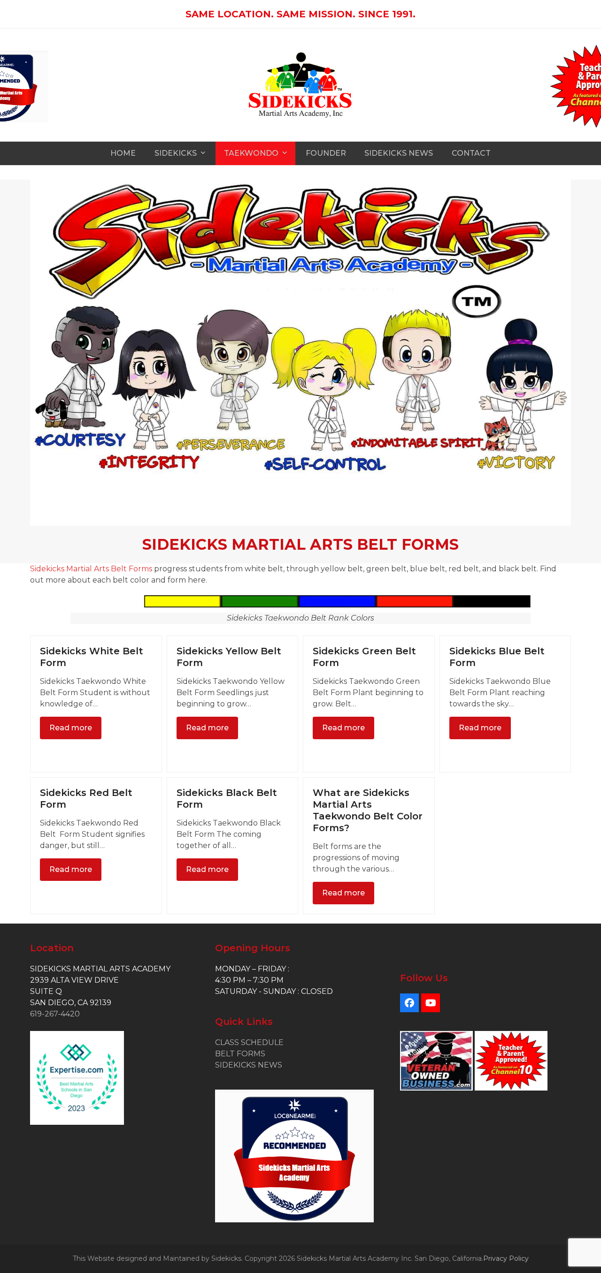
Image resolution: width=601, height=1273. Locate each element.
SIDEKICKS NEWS (248, 1065)
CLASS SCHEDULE (249, 1042)
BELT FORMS (240, 1053)
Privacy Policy (506, 1258)
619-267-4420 (55, 1013)
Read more (70, 727)
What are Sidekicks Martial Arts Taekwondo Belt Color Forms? (368, 810)
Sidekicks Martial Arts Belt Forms (91, 568)
